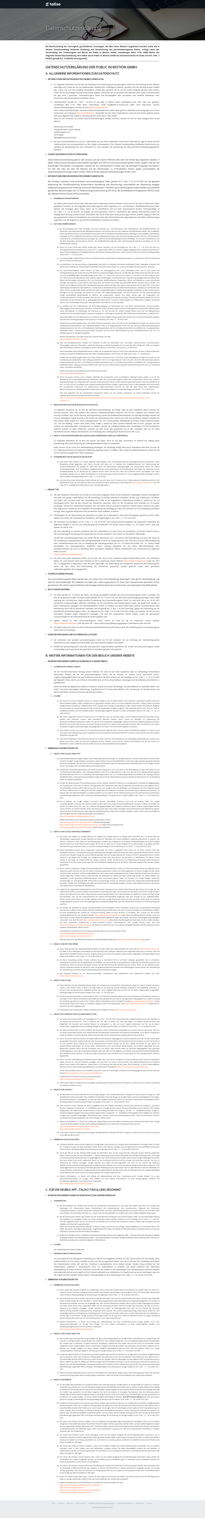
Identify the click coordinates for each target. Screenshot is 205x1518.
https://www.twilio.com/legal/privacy (72, 373)
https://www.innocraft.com (149, 949)
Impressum (139, 1503)
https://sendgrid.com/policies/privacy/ (73, 339)
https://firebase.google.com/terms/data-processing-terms (80, 1485)
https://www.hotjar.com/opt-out (136, 1004)
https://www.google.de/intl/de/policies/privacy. (76, 1184)
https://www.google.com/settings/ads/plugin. (76, 925)
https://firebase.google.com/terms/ (72, 1487)
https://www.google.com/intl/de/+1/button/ (75, 1129)
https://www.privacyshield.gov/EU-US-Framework (77, 1079)
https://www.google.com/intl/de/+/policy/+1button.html (79, 1126)
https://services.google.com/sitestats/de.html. (76, 936)
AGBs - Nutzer (80, 1503)
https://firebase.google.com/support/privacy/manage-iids (80, 1490)
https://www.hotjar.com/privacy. (125, 1010)
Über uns (70, 1503)
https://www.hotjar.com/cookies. (142, 1001)
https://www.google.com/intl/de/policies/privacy (77, 933)
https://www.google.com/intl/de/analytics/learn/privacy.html (81, 825)
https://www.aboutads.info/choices (95, 920)
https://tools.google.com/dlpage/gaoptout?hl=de (77, 816)
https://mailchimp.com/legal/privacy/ (68, 554)
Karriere (149, 1503)
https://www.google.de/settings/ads (107, 915)
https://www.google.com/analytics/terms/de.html (77, 822)
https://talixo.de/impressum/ (142, 482)
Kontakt (60, 1503)
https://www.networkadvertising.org (129, 939)
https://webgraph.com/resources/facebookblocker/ (84, 1073)
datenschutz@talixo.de (99, 107)
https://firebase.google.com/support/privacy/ (76, 1492)
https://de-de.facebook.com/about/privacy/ (132, 1067)
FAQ (53, 1503)
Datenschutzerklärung (125, 1503)
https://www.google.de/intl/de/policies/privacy (76, 827)
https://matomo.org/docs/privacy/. (72, 976)
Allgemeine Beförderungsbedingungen (102, 1503)
